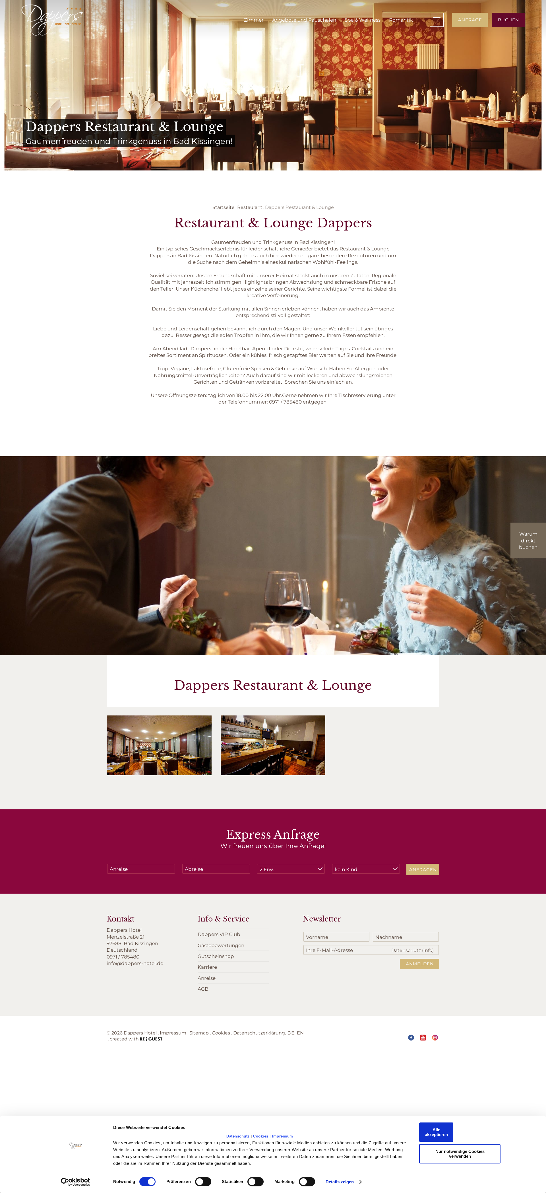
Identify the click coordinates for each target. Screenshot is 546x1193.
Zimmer (254, 20)
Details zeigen (340, 1181)
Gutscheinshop (216, 956)
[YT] (422, 1037)
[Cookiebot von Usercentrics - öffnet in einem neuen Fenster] (75, 1182)
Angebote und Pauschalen (304, 20)
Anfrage (470, 19)
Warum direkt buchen (528, 540)
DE (291, 1033)
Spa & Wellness (362, 20)
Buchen (508, 19)
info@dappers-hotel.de (135, 963)
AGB (203, 989)
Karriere (207, 967)
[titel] (52, 20)
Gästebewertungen (221, 945)
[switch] (203, 1181)
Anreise (207, 978)
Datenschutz (238, 1136)
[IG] (434, 1037)
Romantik (401, 20)
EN (300, 1033)
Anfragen (423, 869)
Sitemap (199, 1033)
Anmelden (420, 963)
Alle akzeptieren (436, 1132)
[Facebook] (410, 1037)
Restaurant (249, 207)
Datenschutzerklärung (259, 1033)
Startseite (223, 207)
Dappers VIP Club (219, 934)
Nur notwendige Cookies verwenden (460, 1154)
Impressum (282, 1136)
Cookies (260, 1136)
